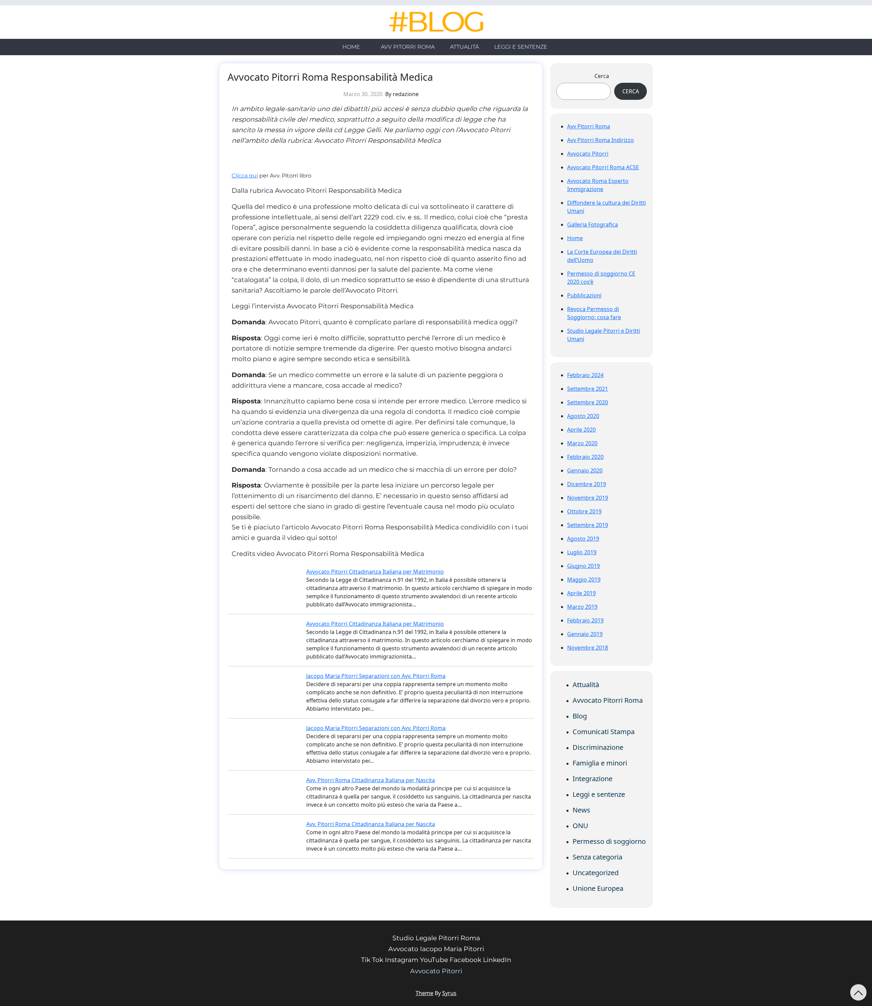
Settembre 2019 (587, 525)
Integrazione (592, 778)
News (581, 810)
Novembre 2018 (587, 647)
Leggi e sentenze (520, 47)
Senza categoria (597, 857)
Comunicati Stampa (604, 731)
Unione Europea (598, 888)
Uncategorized (596, 872)
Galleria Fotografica (592, 224)
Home (351, 47)
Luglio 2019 (581, 552)
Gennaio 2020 (585, 470)
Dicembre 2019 (586, 484)
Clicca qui (245, 175)
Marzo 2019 (582, 606)
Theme (424, 993)
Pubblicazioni (584, 295)
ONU (580, 825)
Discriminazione (598, 747)
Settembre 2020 (587, 402)
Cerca (601, 76)
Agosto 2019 (583, 538)
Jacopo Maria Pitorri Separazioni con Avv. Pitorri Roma (376, 676)
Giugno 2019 (583, 566)
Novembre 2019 (587, 497)
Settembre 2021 (587, 388)
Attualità (464, 47)
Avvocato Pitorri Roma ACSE (603, 167)
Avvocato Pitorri (587, 153)
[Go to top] (858, 992)
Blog (580, 716)
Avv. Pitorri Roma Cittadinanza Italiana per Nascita (370, 780)
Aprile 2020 (581, 429)
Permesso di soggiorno (609, 841)
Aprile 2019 (581, 593)
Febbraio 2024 (585, 375)
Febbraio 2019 (585, 620)
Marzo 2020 (582, 443)
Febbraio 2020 (585, 457)
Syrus (449, 993)
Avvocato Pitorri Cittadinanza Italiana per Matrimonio (375, 571)
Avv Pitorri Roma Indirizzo (600, 140)
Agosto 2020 (583, 416)
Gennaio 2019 (585, 634)
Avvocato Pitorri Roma (608, 700)
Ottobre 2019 (584, 511)
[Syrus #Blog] (436, 22)
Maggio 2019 (584, 579)
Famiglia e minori (600, 763)
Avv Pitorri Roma (408, 47)
